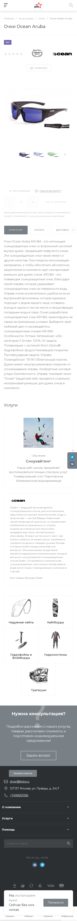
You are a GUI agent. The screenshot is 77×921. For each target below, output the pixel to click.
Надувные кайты (21, 622)
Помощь (8, 829)
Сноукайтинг (38, 461)
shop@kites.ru (19, 781)
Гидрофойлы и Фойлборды (21, 656)
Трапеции (38, 690)
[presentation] (65, 154)
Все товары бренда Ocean (26, 577)
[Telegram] (72, 457)
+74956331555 (19, 795)
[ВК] (72, 463)
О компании (11, 807)
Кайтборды (55, 622)
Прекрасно (56, 902)
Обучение (38, 455)
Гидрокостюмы (55, 654)
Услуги (7, 818)
